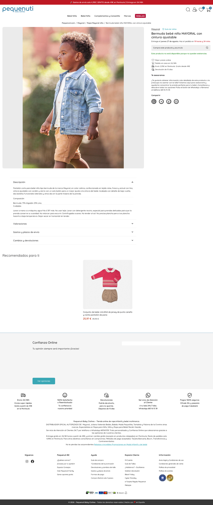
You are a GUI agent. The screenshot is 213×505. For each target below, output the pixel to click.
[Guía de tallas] (163, 29)
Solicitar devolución (132, 471)
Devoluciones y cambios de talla (103, 467)
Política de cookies (166, 471)
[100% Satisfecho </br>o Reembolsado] (65, 395)
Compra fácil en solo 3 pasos (102, 478)
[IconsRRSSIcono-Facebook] (32, 461)
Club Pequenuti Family (65, 471)
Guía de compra (97, 460)
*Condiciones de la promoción (102, 464)
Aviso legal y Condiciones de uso (171, 460)
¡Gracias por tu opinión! (66, 464)
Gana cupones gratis (65, 474)
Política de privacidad (167, 467)
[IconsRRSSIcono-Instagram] (27, 461)
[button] (73, 166)
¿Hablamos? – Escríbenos (134, 467)
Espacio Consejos (64, 467)
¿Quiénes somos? (64, 460)
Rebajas (128, 485)
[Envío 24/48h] (23, 395)
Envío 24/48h (23, 400)
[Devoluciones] (106, 395)
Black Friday (129, 474)
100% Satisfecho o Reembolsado (64, 401)
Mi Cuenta (129, 460)
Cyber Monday (130, 478)
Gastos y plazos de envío (100, 471)
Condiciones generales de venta (171, 464)
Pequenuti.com (68, 23)
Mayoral (81, 23)
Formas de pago (97, 474)
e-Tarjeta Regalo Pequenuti (135, 481)
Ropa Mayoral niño (95, 23)
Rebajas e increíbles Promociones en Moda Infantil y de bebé (120, 444)
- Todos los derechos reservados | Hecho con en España (106, 502)
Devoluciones (106, 400)
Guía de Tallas (130, 464)
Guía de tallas (171, 29)
